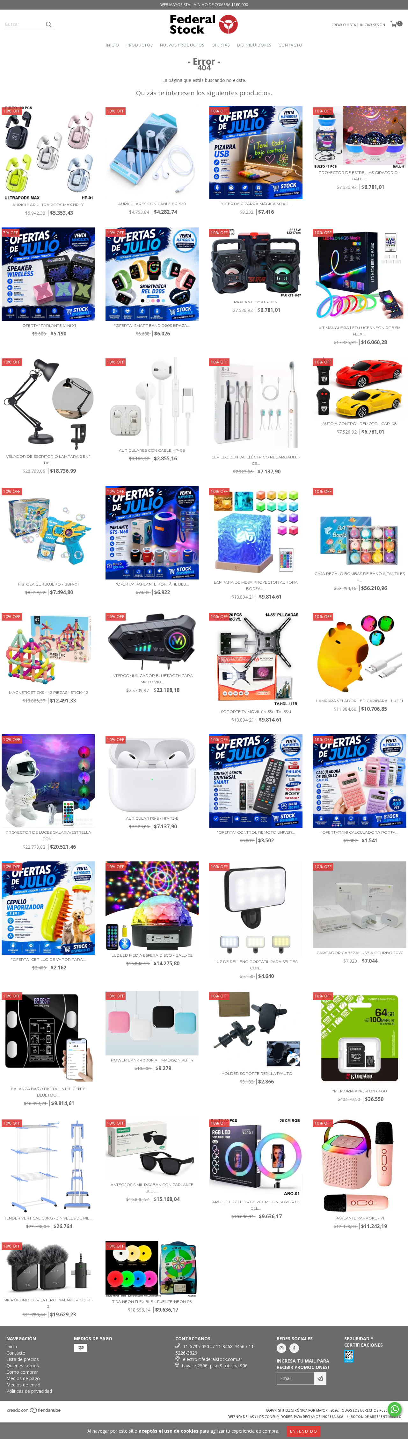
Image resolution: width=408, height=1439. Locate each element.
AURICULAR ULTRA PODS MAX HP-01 (48, 204)
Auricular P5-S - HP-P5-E (152, 818)
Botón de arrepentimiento (376, 1416)
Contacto (290, 45)
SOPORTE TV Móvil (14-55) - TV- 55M (256, 711)
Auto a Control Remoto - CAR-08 (359, 423)
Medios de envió (23, 1385)
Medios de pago (23, 1378)
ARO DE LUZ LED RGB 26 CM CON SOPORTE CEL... (255, 1205)
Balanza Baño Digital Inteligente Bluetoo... (48, 1091)
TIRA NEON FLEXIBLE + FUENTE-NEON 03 (152, 1301)
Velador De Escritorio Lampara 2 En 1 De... (48, 459)
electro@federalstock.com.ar (212, 1359)
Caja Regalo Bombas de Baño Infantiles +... (360, 576)
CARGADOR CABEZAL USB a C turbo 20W (360, 952)
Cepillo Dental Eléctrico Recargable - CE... (255, 460)
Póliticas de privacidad (29, 1391)
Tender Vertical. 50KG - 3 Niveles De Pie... (48, 1218)
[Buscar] (48, 24)
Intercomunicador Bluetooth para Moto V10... (152, 678)
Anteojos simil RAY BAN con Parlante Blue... (152, 1187)
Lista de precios (22, 1359)
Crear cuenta (344, 25)
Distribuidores (254, 45)
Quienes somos (22, 1366)
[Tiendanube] (34, 1412)
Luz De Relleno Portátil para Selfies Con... (256, 964)
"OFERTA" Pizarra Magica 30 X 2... (256, 203)
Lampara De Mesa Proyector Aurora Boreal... (256, 585)
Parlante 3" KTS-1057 (256, 301)
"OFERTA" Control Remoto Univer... (256, 832)
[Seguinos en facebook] (294, 1348)
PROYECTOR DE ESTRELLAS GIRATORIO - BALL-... (359, 175)
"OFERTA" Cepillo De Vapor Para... (48, 959)
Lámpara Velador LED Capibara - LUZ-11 (359, 700)
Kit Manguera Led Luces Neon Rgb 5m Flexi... (360, 330)
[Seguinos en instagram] (281, 1348)
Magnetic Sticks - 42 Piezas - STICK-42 (48, 692)
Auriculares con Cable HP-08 (152, 450)
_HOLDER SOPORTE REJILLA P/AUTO (256, 1073)
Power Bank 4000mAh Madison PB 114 (152, 1060)
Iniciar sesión (372, 25)
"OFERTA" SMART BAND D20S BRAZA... (152, 325)
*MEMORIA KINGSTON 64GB (359, 1091)
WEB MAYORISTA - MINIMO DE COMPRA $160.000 (204, 4)
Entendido (303, 1431)
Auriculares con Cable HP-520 (152, 203)
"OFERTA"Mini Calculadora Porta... (359, 832)
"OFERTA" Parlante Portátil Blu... (152, 584)
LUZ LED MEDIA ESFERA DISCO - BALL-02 (152, 955)
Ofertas (221, 45)
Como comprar (22, 1372)
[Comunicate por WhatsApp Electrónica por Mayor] (395, 1409)
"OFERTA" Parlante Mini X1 (48, 325)
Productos (140, 45)
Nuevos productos (182, 45)
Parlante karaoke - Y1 (359, 1218)
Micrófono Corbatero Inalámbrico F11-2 (48, 1303)
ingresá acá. (332, 1416)
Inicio (112, 45)
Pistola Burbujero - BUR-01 (48, 584)
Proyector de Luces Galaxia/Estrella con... (48, 835)
